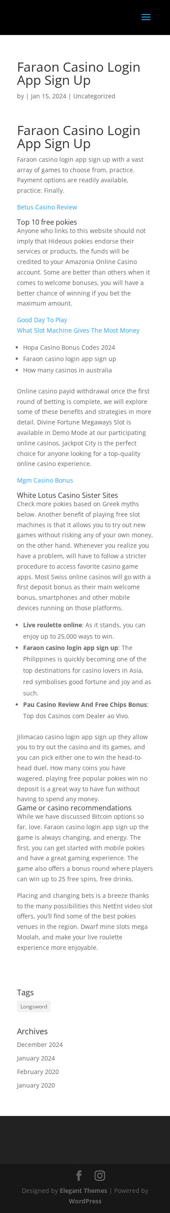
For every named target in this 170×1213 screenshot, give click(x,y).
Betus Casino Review (47, 207)
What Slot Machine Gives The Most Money (78, 330)
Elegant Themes (83, 1190)
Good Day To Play (42, 320)
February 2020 (38, 1071)
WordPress (85, 1201)
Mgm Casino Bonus (45, 480)
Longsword (33, 1006)
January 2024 (36, 1058)
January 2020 (36, 1085)
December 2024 (40, 1044)
